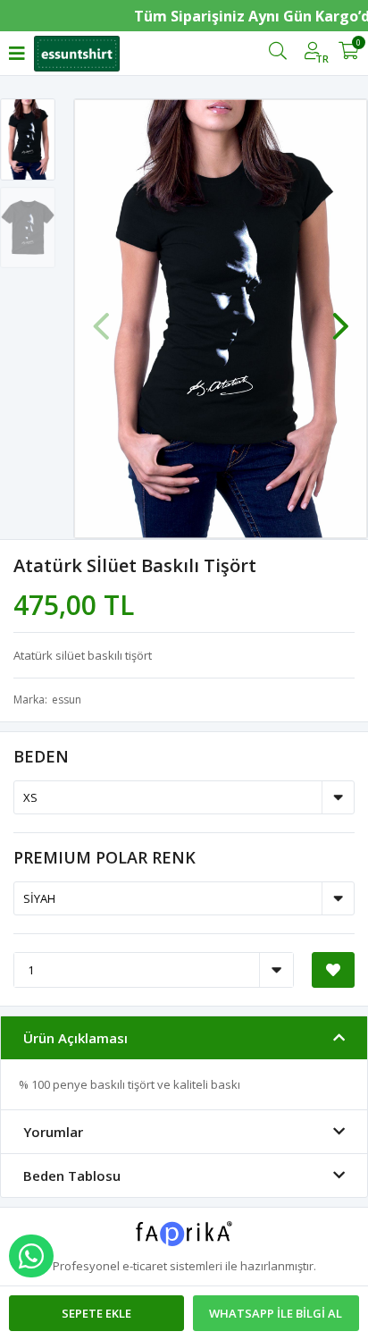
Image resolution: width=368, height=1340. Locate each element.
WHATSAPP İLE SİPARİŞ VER (31, 1256)
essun (66, 699)
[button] (340, 317)
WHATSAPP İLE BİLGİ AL (275, 1313)
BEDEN (41, 756)
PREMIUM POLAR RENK (104, 857)
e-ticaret (144, 1266)
